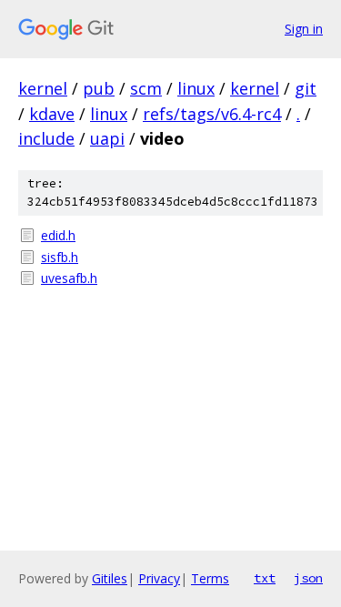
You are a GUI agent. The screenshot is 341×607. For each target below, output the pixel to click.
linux (196, 88)
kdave (52, 114)
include (46, 138)
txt (265, 578)
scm (146, 88)
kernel (42, 88)
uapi (107, 138)
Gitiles (109, 578)
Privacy (159, 578)
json (308, 578)
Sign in (304, 28)
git (305, 88)
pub (99, 88)
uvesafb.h (69, 278)
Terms (210, 578)
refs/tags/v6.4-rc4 (212, 114)
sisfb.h (59, 257)
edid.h (58, 235)
